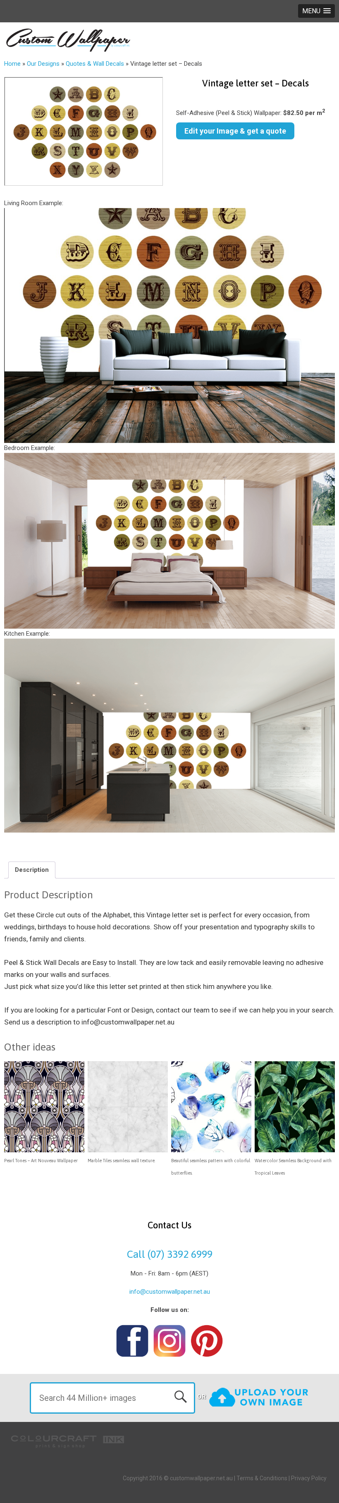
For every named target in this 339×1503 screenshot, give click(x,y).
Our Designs (43, 63)
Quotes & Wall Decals (95, 63)
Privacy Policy (309, 1478)
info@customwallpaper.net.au (169, 1291)
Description (32, 870)
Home (12, 63)
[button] (316, 11)
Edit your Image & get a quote (235, 131)
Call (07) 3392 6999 (169, 1254)
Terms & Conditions (261, 1478)
